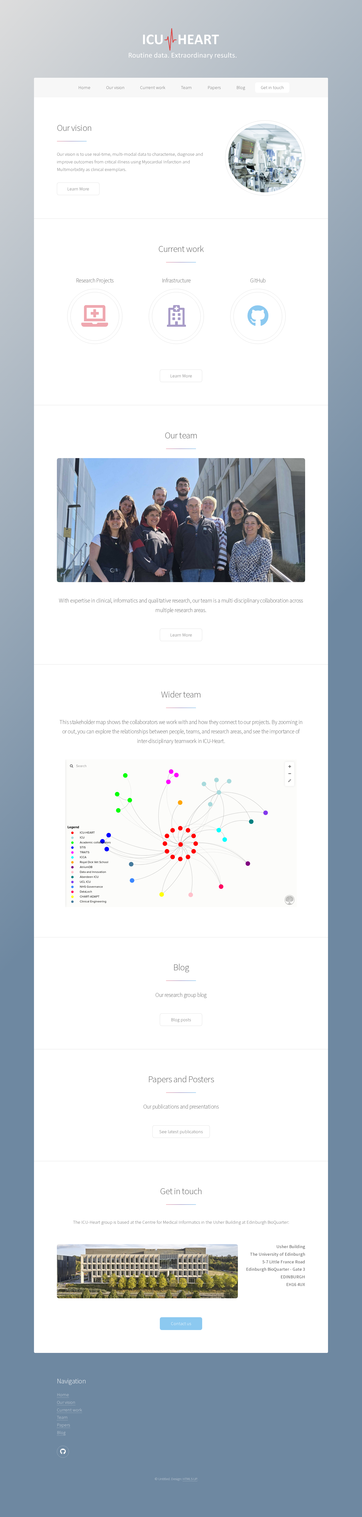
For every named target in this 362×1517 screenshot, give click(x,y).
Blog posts (181, 1019)
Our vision (115, 87)
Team (186, 87)
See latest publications (181, 1131)
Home (84, 87)
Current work (152, 87)
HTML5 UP (190, 1478)
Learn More (78, 189)
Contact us (181, 1323)
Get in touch (272, 87)
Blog (240, 87)
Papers (214, 87)
